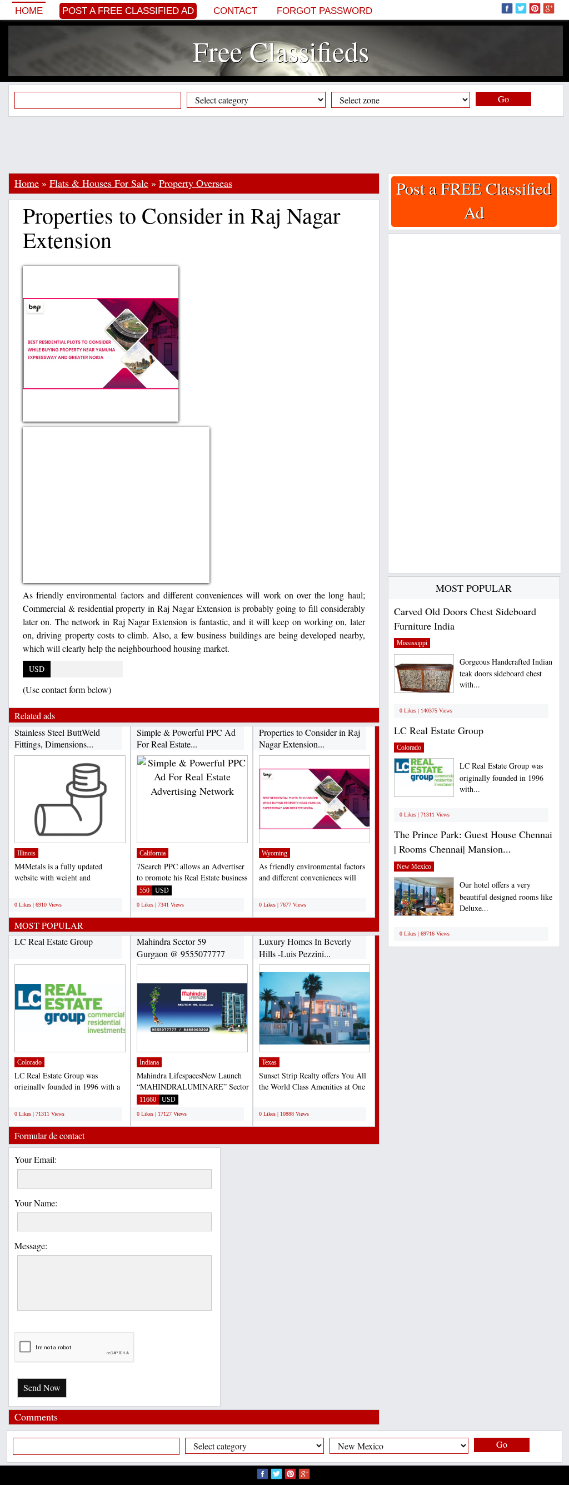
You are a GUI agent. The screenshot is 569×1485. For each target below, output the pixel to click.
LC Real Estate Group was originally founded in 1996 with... (501, 777)
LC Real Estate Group (53, 941)
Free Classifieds (281, 51)
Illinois (26, 853)
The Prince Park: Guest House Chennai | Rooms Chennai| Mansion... (473, 841)
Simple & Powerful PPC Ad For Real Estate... (186, 738)
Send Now (42, 1387)
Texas (269, 1062)
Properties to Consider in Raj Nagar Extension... (309, 738)
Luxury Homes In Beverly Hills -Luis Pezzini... (305, 947)
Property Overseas (195, 183)
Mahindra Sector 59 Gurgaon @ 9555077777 (181, 947)
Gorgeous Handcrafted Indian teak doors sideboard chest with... (506, 673)
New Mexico (414, 866)
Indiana (149, 1062)
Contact (235, 11)
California (152, 853)
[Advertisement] (284, 145)
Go (503, 99)
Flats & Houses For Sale (98, 183)
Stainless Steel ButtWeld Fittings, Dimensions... (57, 738)
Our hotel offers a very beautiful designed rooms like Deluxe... (506, 896)
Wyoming (274, 853)
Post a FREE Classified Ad (128, 11)
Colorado (29, 1062)
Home (29, 11)
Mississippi (412, 643)
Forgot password (324, 11)
